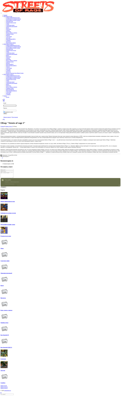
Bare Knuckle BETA (11, 39)
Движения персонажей (11, 26)
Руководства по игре (11, 22)
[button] (3, 100)
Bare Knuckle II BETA (11, 65)
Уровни (8, 30)
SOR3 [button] (8, 74)
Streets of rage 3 (9, 126)
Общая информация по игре (13, 17)
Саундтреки (9, 36)
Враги (7, 27)
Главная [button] (5, 15)
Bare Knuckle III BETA (11, 90)
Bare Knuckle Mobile (11, 42)
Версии (8, 35)
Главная (2, 126)
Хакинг (8, 66)
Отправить (3, 187)
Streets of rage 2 (4, 386)
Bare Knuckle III (10, 89)
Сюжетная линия (10, 25)
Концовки (8, 31)
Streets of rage (4, 385)
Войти (5, 113)
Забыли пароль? (7, 117)
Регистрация (15, 117)
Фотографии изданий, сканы (13, 20)
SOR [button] (7, 16)
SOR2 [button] (8, 44)
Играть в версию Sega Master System (14, 73)
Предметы (8, 29)
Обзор (7, 24)
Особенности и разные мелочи (13, 18)
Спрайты (8, 40)
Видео (7, 97)
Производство (9, 21)
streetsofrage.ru (7, 390)
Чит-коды (8, 41)
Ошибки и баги (10, 34)
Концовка (8, 59)
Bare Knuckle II (9, 64)
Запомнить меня (9, 112)
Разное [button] (5, 95)
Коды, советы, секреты (11, 32)
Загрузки (8, 37)
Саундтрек (8, 92)
